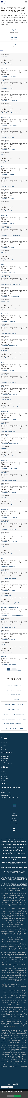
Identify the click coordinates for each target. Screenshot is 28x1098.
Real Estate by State (14, 685)
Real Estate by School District (14, 714)
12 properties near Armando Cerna (10, 309)
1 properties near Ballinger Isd (8, 382)
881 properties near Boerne (8, 627)
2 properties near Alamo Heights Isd (10, 125)
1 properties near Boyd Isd (7, 652)
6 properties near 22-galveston (8, 64)
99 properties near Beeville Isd (8, 480)
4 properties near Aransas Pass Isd (10, 296)
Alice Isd (3, 154)
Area (4, 780)
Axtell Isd (3, 362)
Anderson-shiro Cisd (6, 227)
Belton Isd (3, 497)
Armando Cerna (5, 301)
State (4, 771)
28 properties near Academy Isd (9, 100)
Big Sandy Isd (4, 521)
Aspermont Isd (4, 313)
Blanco (2, 558)
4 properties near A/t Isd (7, 88)
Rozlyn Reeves (6, 756)
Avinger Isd (4, 350)
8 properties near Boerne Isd (8, 639)
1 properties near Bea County (8, 456)
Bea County (4, 448)
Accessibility (14, 815)
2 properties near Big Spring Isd (9, 541)
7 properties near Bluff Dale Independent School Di (14, 615)
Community (5, 778)
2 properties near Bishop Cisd (8, 554)
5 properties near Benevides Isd (9, 517)
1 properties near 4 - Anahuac (8, 76)
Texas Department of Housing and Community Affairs (14, 867)
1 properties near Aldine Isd (8, 137)
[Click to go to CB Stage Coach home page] (2, 2)
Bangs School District (6, 399)
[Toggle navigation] (26, 2)
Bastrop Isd (4, 436)
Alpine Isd (3, 178)
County (4, 773)
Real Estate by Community (14, 704)
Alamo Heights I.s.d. (6, 105)
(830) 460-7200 (9, 795)
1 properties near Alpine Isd (8, 186)
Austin (4, 745)
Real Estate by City (14, 695)
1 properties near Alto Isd (7, 198)
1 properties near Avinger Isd (8, 358)
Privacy (14, 813)
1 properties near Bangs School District (11, 407)
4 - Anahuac (4, 68)
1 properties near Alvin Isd (7, 211)
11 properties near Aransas (8, 272)
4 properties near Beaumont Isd (9, 468)
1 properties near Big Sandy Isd (9, 529)
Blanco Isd (3, 570)
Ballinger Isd (4, 374)
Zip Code (5, 776)
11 (17, 669)
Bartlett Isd (3, 423)
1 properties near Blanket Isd (8, 590)
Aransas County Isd (6, 276)
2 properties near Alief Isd (7, 174)
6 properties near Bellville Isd (8, 492)
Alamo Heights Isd (5, 117)
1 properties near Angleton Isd (8, 247)
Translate (24, 1087)
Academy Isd (4, 93)
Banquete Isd (4, 411)
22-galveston (4, 56)
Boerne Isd (3, 632)
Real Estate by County (14, 690)
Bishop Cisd (4, 546)
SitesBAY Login (14, 823)
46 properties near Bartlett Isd (8, 431)
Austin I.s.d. (4, 325)
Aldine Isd (3, 129)
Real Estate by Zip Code (14, 700)
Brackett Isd (4, 656)
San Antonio (5, 744)
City (3, 774)
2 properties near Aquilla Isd (8, 260)
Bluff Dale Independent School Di (9, 607)
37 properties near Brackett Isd (8, 664)
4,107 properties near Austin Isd (9, 345)
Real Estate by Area (14, 709)
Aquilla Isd (3, 252)
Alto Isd (3, 191)
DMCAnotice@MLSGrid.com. (16, 1026)
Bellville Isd (4, 485)
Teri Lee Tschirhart (7, 763)
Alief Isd (3, 166)
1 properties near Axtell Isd (7, 370)
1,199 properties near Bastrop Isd (9, 443)
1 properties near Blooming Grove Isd (10, 603)
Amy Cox (5, 762)
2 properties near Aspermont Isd (9, 321)
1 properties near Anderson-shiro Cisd (10, 235)
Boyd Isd (3, 644)
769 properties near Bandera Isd (9, 394)
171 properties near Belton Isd (8, 505)
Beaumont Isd (4, 460)
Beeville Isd (4, 472)
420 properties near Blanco (8, 566)
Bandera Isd (4, 387)
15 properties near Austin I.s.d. (8, 333)
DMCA (14, 818)
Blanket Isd (4, 583)
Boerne (3, 619)
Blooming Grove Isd (6, 595)
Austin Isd (3, 338)
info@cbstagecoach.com (11, 797)
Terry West (5, 760)
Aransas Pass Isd (5, 289)
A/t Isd (2, 80)
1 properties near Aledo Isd (8, 149)
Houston (5, 742)
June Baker (5, 758)
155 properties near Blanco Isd (8, 578)
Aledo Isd (3, 142)
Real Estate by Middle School (14, 724)
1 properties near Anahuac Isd (8, 223)
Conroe (4, 749)
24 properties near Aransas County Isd (10, 284)
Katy (4, 747)
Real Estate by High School (14, 728)
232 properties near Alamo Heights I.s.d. (11, 113)
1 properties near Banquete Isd (9, 419)
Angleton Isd (4, 240)
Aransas (3, 264)
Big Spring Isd (4, 534)
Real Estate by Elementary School (14, 719)
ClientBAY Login (14, 820)
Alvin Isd (3, 203)
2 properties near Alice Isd (7, 162)
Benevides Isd (4, 509)
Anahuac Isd (4, 215)
